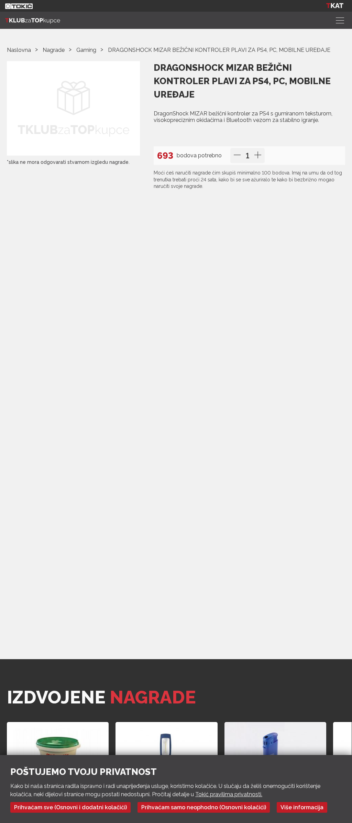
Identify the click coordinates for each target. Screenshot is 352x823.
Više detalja (173, 134)
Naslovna (19, 50)
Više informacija (301, 807)
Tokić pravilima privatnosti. (228, 794)
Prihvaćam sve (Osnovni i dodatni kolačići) (70, 807)
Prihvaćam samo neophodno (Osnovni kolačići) (203, 807)
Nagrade (54, 50)
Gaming (86, 50)
